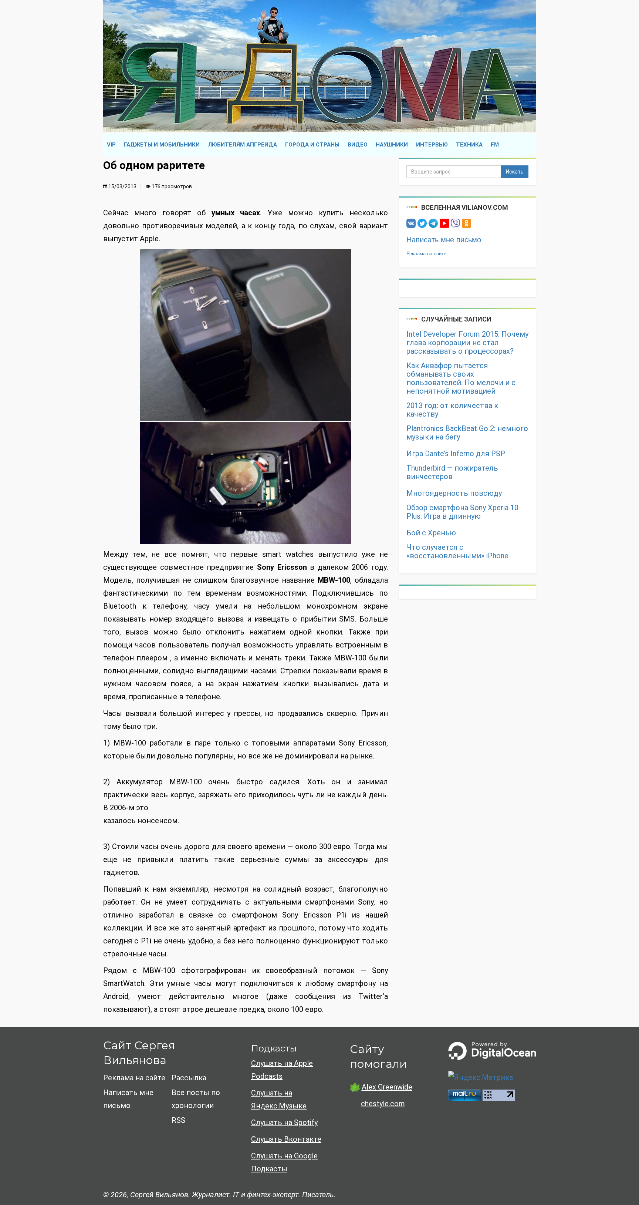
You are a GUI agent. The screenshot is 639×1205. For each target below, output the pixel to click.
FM (495, 144)
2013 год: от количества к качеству (452, 409)
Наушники (392, 144)
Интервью (432, 144)
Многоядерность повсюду (454, 493)
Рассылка (189, 1077)
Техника (469, 144)
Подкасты (274, 1048)
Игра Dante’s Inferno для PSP (455, 454)
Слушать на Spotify (284, 1122)
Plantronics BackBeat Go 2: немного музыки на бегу (467, 432)
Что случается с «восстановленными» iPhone (457, 551)
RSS (178, 1120)
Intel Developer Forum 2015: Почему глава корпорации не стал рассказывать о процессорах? (467, 343)
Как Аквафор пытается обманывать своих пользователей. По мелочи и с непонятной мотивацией (460, 378)
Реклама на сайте (426, 253)
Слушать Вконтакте (286, 1139)
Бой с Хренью (431, 533)
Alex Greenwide (387, 1087)
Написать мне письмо (443, 240)
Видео (358, 144)
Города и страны (312, 144)
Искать (515, 172)
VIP (111, 144)
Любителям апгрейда (242, 144)
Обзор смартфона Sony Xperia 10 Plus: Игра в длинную (462, 512)
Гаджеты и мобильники (162, 144)
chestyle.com (383, 1103)
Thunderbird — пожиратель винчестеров (452, 472)
